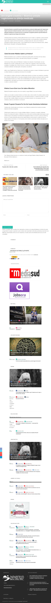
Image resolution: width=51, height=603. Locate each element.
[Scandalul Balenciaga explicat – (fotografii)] (25, 315)
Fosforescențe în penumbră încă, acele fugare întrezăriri (28, 361)
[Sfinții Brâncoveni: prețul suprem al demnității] (12, 562)
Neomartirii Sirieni (20, 398)
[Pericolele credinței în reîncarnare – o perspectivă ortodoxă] (12, 424)
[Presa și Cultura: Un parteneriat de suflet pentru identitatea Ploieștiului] (12, 555)
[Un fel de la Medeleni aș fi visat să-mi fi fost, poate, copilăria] (25, 346)
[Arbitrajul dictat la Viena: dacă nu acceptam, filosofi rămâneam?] (11, 431)
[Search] (44, 1)
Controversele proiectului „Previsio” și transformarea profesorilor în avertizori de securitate (38, 583)
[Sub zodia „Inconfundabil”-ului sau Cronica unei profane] (11, 492)
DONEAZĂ (36, 254)
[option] (10, 184)
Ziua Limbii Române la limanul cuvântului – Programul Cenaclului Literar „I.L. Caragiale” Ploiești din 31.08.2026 (38, 577)
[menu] (48, 1)
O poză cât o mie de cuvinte (10, 167)
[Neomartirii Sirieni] (12, 402)
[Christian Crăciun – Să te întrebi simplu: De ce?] (15, 417)
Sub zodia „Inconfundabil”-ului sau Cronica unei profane (28, 493)
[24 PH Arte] (7, 1)
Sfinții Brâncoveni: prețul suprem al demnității (25, 562)
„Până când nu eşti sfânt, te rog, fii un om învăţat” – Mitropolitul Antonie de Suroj (41, 188)
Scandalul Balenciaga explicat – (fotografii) (22, 322)
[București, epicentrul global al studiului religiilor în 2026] (11, 481)
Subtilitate (18, 329)
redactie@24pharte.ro (15, 263)
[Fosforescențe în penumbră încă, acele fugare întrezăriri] (12, 359)
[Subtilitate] (12, 328)
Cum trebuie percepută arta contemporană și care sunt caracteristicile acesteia (41, 168)
